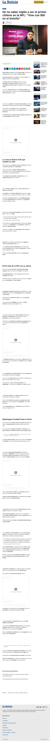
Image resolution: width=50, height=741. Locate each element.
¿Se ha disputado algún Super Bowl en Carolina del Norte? (15, 678)
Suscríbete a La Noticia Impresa (9, 723)
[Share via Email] (27, 69)
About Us (4, 718)
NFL (15, 91)
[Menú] (47, 2)
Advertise (4, 725)
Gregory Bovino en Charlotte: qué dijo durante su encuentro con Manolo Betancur (44, 65)
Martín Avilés (8, 22)
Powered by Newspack (44, 739)
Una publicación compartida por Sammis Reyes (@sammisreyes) (16, 155)
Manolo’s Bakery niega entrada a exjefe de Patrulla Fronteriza (44, 76)
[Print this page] (29, 69)
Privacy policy (5, 734)
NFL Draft (16, 692)
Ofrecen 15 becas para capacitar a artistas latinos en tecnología (44, 71)
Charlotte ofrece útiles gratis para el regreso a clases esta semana (44, 109)
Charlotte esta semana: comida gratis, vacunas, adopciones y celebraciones (43, 122)
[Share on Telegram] (15, 69)
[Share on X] (7, 69)
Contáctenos (5, 720)
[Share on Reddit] (22, 69)
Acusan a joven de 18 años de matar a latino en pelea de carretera (44, 103)
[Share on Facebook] (5, 69)
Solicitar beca (5, 727)
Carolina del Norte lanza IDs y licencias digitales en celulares (44, 115)
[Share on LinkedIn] (17, 69)
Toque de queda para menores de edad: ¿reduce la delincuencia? (44, 96)
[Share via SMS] (24, 69)
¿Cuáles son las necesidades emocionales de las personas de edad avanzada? (44, 83)
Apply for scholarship (7, 730)
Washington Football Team (23, 692)
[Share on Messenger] (12, 69)
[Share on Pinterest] (20, 69)
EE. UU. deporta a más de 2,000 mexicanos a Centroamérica (44, 88)
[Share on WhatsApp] (10, 69)
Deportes (4, 8)
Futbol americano (11, 692)
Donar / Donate (39, 2)
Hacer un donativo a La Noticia (8, 732)
